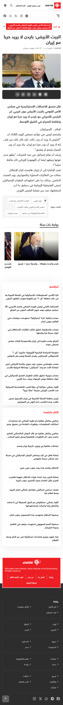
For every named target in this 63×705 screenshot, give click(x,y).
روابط (51, 576)
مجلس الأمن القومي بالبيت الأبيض (31, 207)
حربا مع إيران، (12, 213)
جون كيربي (37, 200)
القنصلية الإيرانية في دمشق (33, 213)
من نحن (31, 576)
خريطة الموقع (31, 582)
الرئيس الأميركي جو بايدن (19, 200)
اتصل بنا (41, 576)
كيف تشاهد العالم (33, 5)
